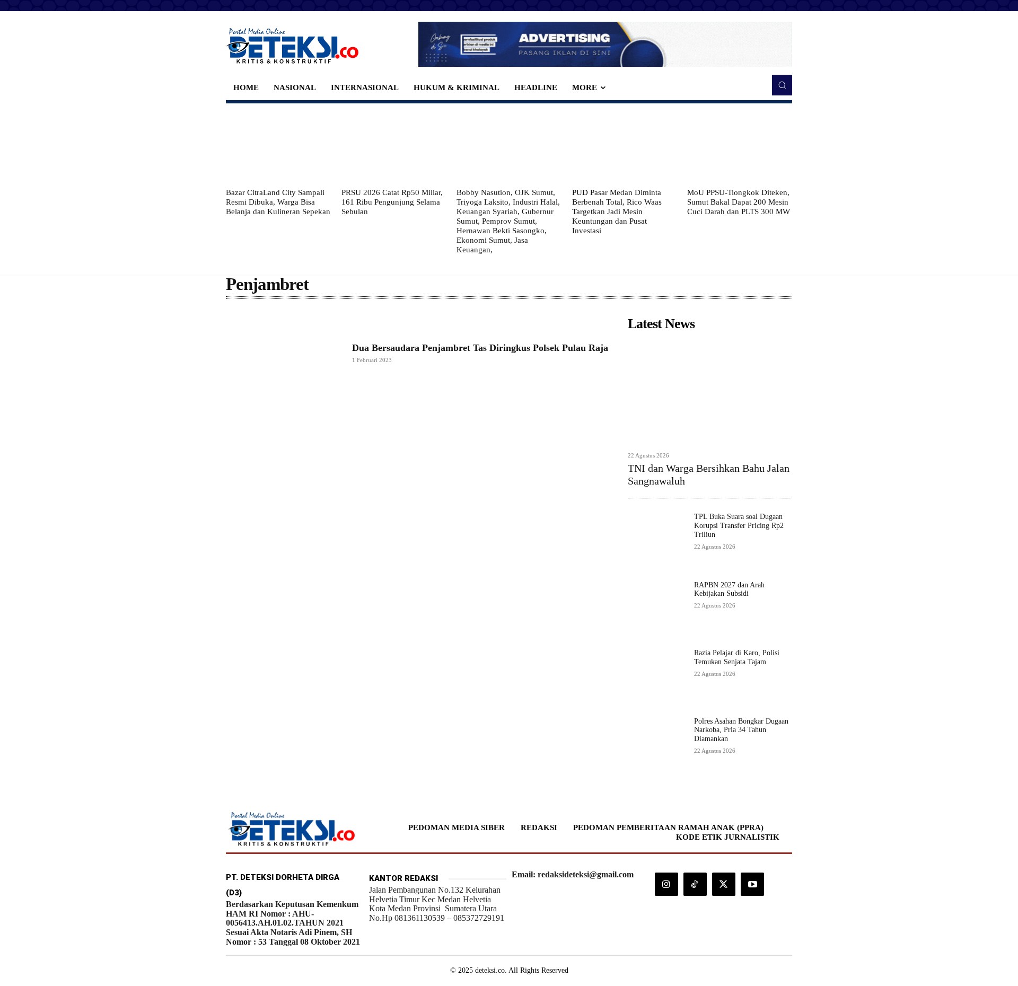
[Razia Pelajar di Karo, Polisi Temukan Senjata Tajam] (657, 678)
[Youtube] (752, 884)
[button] (782, 85)
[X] (723, 884)
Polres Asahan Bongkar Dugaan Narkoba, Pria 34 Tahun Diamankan (741, 730)
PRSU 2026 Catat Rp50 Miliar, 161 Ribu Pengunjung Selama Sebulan (392, 202)
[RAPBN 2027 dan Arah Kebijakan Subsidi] (657, 610)
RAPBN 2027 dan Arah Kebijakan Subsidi (729, 589)
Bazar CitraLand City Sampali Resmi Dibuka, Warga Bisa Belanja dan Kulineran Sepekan (278, 202)
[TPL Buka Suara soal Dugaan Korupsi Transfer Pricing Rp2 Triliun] (657, 541)
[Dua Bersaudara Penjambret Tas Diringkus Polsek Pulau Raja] (283, 353)
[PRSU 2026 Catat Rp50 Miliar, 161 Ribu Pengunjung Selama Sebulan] (393, 145)
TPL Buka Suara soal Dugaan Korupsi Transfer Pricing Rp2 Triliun (739, 526)
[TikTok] (695, 884)
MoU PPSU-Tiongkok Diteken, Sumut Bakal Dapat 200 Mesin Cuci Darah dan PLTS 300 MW (738, 202)
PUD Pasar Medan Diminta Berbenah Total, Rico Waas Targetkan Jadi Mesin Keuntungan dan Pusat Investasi (617, 211)
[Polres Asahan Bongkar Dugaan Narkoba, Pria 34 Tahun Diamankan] (657, 746)
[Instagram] (666, 884)
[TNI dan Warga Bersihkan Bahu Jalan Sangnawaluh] (710, 391)
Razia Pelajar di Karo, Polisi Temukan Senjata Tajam (736, 657)
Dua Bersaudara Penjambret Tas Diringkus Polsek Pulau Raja (480, 347)
